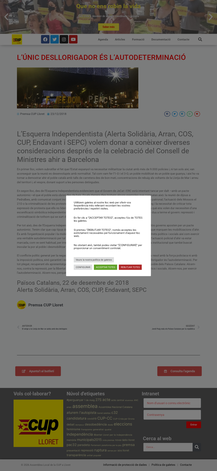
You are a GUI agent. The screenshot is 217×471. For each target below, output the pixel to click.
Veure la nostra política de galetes (94, 259)
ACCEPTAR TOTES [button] (105, 267)
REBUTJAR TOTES (130, 267)
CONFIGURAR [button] (83, 267)
